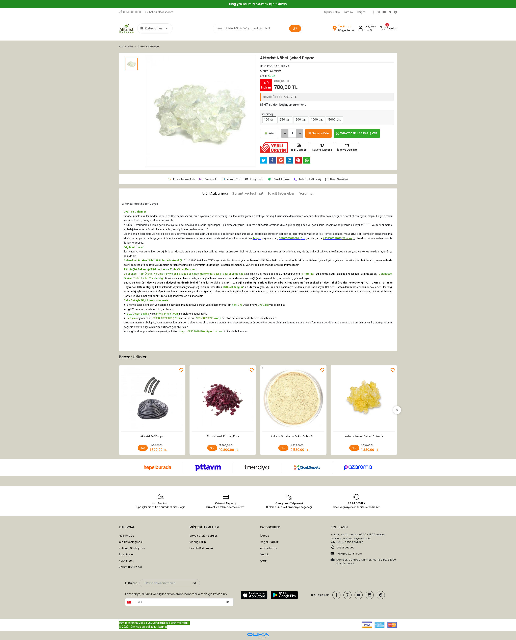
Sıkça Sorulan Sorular (203, 536)
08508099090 (345, 547)
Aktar (263, 561)
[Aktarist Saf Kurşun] (152, 399)
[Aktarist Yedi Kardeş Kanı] (223, 399)
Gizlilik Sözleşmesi (131, 542)
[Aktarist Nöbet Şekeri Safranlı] (364, 399)
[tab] (215, 193)
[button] (388, 28)
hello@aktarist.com (349, 554)
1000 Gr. (317, 120)
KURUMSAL (126, 527)
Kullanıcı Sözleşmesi (132, 548)
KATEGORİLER (270, 527)
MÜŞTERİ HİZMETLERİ (204, 527)
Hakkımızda (126, 536)
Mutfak (264, 554)
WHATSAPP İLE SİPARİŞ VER (358, 133)
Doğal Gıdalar (269, 542)
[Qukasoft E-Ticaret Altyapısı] (258, 635)
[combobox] (130, 602)
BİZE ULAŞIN (339, 527)
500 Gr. (300, 120)
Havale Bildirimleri (201, 548)
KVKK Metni (126, 561)
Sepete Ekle (320, 133)
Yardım (348, 12)
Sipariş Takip (332, 12)
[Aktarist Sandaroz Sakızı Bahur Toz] (293, 399)
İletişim (361, 12)
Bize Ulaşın (126, 554)
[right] (397, 410)
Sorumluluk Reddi (130, 567)
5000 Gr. (334, 120)
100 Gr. (269, 120)
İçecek (264, 536)
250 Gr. (285, 120)
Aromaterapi (268, 548)
